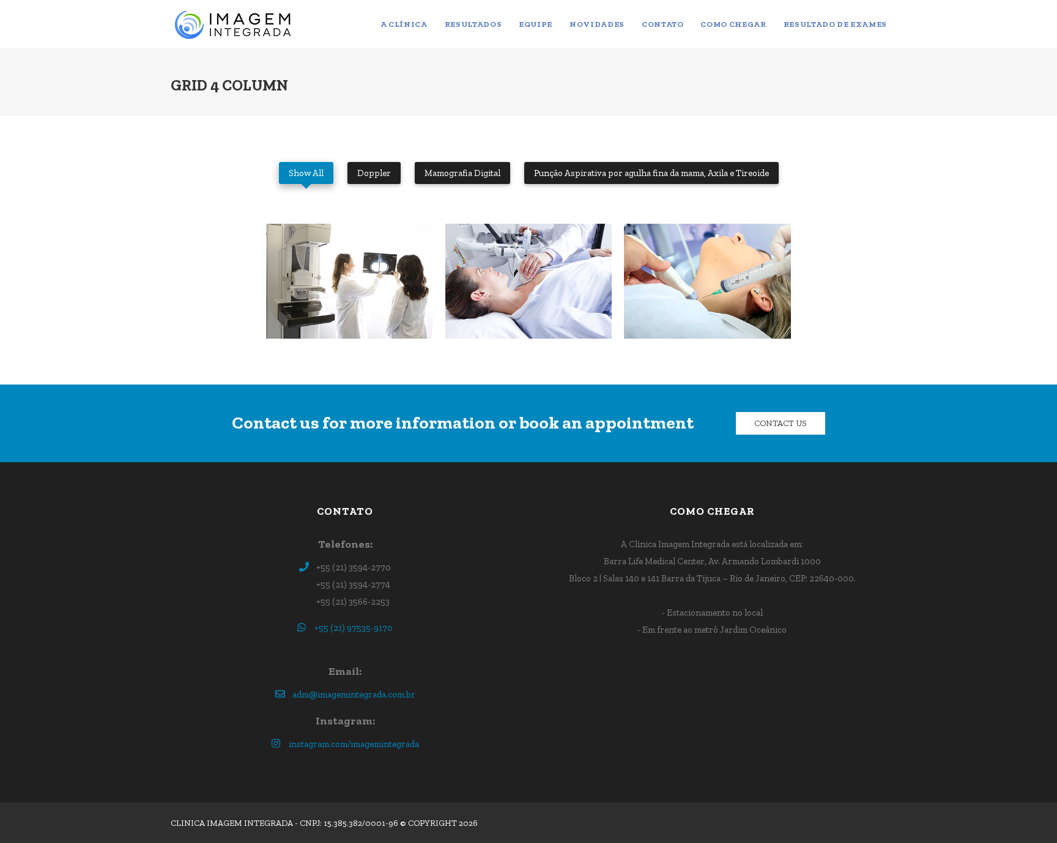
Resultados (473, 24)
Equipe (535, 24)
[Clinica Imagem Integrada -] (235, 24)
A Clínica (404, 24)
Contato (663, 24)
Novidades (597, 24)
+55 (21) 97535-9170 (353, 627)
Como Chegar (733, 24)
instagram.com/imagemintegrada (354, 743)
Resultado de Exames (835, 24)
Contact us (780, 423)
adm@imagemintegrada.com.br (353, 694)
